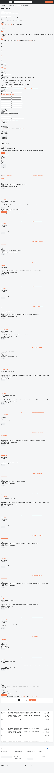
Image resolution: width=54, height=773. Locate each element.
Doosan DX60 (3, 680)
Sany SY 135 (3, 741)
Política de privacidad (17, 753)
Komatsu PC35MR (4, 414)
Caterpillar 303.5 (3, 738)
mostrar (3, 147)
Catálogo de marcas (17, 758)
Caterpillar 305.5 (3, 713)
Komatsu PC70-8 (4, 578)
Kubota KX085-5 (4, 496)
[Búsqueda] (15, 2)
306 (26, 700)
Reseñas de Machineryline (18, 756)
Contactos (3, 754)
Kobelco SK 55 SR (4, 369)
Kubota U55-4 (3, 659)
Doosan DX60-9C (4, 455)
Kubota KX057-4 (4, 393)
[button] (2, 188)
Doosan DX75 (3, 517)
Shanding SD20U (4, 598)
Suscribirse (4, 211)
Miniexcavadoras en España (5, 743)
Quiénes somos (4, 751)
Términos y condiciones (18, 751)
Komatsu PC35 (2, 722)
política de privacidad (22, 213)
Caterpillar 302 (3, 558)
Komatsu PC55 (2, 719)
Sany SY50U (3, 265)
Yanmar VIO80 (3, 244)
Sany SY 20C (3, 639)
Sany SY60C (3, 288)
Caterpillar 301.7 (4, 476)
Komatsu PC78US (4, 329)
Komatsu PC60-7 (4, 435)
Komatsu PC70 (2, 735)
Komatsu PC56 (2, 725)
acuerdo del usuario (33, 213)
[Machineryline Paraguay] (4, 2)
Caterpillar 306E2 (4, 309)
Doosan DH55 (3, 349)
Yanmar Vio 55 (3, 178)
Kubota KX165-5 (4, 199)
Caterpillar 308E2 (4, 619)
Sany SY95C (3, 223)
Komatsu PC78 (2, 729)
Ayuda (2, 753)
